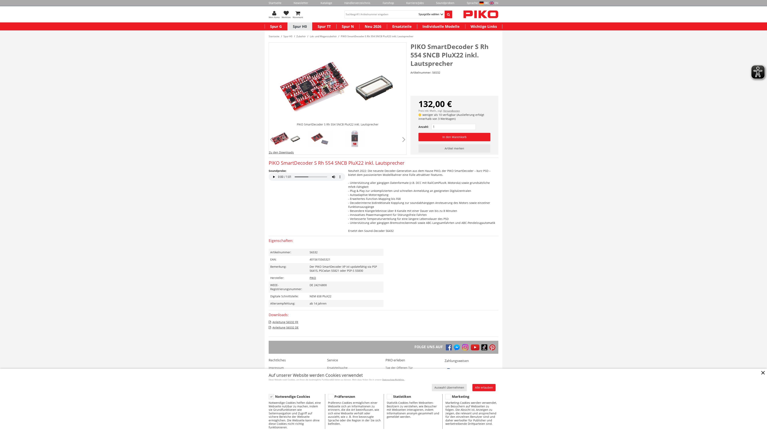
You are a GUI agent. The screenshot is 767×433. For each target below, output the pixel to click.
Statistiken (402, 396)
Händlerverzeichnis (357, 3)
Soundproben (445, 3)
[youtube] (475, 347)
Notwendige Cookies (292, 396)
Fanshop (388, 3)
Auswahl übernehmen (449, 387)
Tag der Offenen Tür (399, 368)
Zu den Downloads (281, 152)
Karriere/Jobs (415, 3)
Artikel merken (454, 148)
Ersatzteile (402, 26)
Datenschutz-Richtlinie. (393, 380)
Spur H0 (300, 26)
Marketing (460, 396)
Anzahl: (423, 127)
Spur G (276, 26)
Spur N (348, 26)
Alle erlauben (484, 387)
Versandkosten (451, 110)
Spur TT (324, 26)
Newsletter (301, 3)
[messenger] (457, 347)
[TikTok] (484, 347)
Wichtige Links (484, 26)
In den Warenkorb (454, 137)
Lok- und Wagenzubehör (323, 36)
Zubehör (301, 36)
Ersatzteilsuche (337, 368)
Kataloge (326, 3)
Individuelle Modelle (441, 26)
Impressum (276, 368)
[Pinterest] (492, 347)
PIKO (313, 278)
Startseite (275, 3)
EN (496, 3)
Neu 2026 (373, 26)
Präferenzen (344, 396)
